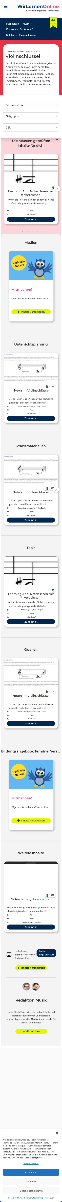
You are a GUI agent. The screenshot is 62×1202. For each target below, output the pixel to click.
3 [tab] (32, 231)
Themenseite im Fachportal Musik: (22, 51)
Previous (3, 189)
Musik (26, 23)
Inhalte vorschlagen (33, 311)
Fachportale (12, 23)
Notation (10, 35)
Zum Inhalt (31, 219)
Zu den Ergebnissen (46, 953)
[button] (57, 1133)
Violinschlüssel (27, 35)
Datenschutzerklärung (33, 1198)
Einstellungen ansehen (31, 1190)
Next (57, 189)
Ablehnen (31, 1181)
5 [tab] (42, 231)
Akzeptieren (31, 1172)
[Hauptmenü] (5, 7)
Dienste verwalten (31, 1163)
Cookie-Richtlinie (15, 1198)
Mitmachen (33, 1031)
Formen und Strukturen (18, 29)
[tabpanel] (31, 188)
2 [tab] (27, 231)
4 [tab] (37, 231)
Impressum (49, 1198)
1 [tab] (22, 231)
